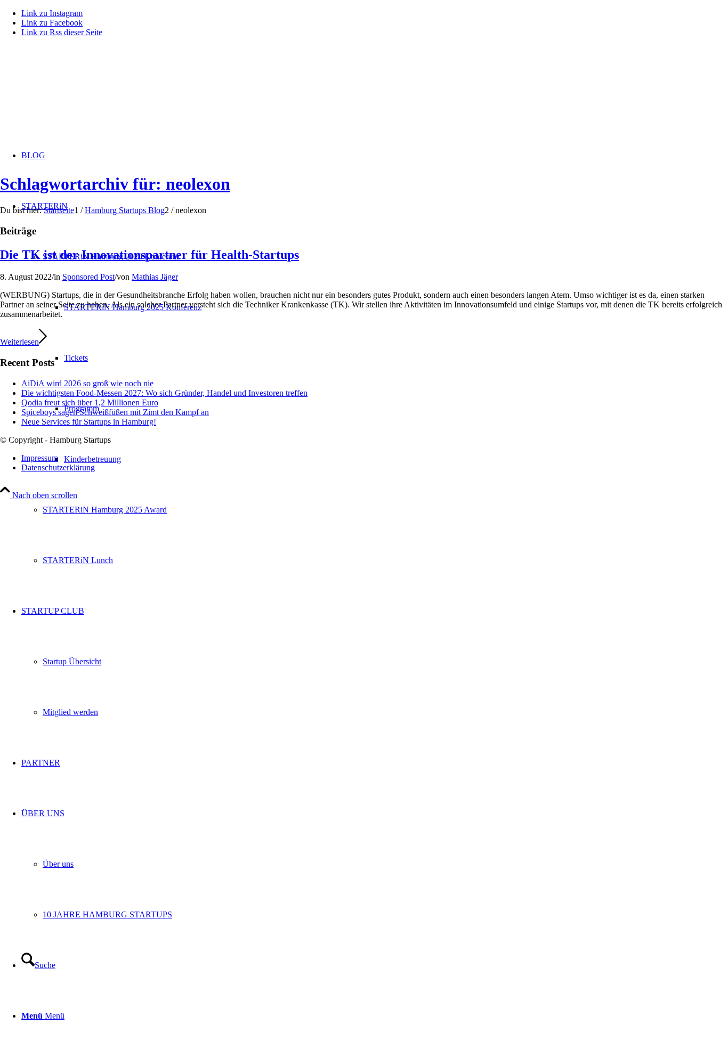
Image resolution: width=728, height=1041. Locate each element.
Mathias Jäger (155, 276)
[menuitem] (385, 509)
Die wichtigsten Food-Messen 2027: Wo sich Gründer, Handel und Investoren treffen (164, 392)
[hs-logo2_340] (80, 96)
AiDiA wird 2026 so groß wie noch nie (87, 383)
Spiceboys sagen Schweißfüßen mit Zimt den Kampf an (115, 412)
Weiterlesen (19, 341)
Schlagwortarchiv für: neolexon (115, 183)
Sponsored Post (88, 276)
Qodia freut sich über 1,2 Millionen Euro (89, 402)
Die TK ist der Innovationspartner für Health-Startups (149, 255)
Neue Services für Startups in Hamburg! (88, 421)
